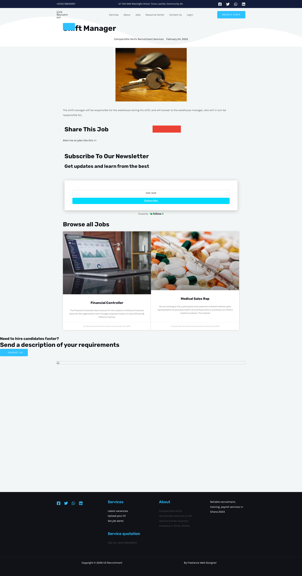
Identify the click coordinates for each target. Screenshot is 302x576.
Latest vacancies (118, 510)
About (127, 14)
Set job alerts (116, 520)
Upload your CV (117, 515)
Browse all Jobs (86, 224)
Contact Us (175, 14)
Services (114, 14)
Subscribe (151, 200)
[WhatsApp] (236, 4)
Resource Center (154, 14)
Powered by (143, 214)
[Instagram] (73, 503)
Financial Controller (107, 303)
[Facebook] (220, 4)
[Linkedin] (243, 4)
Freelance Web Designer (202, 562)
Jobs (137, 14)
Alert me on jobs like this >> (80, 140)
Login (190, 14)
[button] (231, 14)
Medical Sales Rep (195, 299)
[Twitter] (228, 4)
